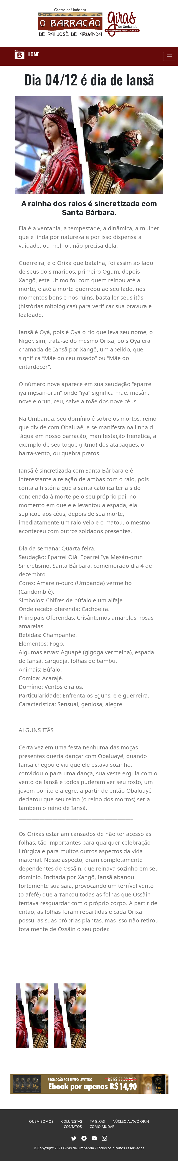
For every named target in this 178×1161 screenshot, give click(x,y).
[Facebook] (85, 1137)
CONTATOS (73, 1126)
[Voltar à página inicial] (89, 23)
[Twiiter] (74, 1137)
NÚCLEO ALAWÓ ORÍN (131, 1121)
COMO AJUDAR (102, 1126)
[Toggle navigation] (169, 56)
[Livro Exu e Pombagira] (89, 1084)
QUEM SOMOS (41, 1121)
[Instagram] (104, 1137)
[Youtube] (95, 1137)
